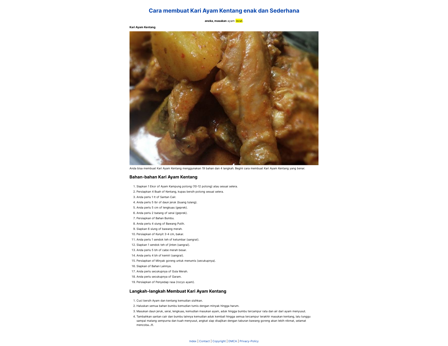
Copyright (219, 341)
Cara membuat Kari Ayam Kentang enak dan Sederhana (224, 10)
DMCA (232, 341)
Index (193, 341)
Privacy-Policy (249, 341)
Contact (204, 341)
